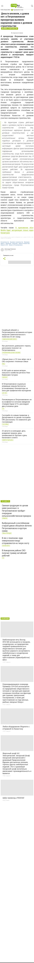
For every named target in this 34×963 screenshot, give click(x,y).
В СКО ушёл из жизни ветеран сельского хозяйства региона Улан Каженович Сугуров (16, 372)
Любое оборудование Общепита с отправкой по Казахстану (16, 727)
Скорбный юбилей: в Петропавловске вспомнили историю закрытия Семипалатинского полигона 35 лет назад (17, 333)
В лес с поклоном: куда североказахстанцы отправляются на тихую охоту (15, 541)
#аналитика (8, 243)
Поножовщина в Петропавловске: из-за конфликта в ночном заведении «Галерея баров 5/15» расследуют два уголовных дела (17, 402)
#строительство (5, 242)
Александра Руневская (10, 249)
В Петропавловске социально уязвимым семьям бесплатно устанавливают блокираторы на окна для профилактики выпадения (16, 387)
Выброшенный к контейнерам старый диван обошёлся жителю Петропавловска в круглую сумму (17, 527)
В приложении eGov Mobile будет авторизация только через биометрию (17, 230)
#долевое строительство (16, 242)
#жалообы (15, 243)
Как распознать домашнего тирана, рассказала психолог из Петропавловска (16, 348)
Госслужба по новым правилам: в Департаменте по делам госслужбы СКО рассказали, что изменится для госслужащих (16, 418)
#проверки (26, 242)
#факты (3, 243)
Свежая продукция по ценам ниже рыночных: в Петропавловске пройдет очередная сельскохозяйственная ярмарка (16, 510)
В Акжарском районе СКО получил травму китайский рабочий (14, 553)
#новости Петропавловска (15, 245)
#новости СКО (4, 245)
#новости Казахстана (24, 243)
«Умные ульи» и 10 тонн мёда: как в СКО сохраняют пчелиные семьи (16, 360)
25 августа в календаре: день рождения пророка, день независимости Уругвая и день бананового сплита (14, 434)
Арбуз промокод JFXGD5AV (13, 798)
